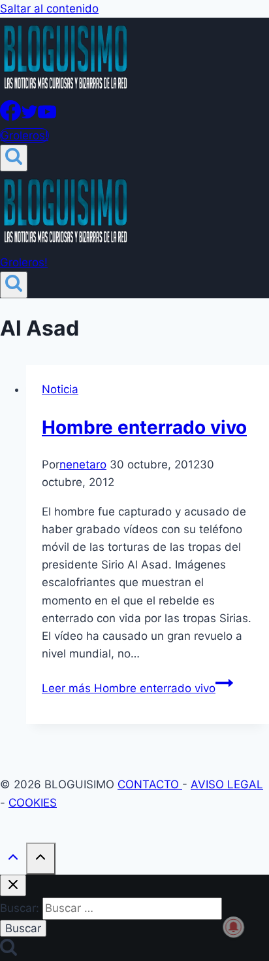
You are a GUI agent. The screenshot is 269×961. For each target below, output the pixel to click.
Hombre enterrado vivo (144, 427)
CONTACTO (150, 784)
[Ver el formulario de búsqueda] (13, 158)
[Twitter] (29, 117)
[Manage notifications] (233, 927)
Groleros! (24, 135)
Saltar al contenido (49, 8)
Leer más (128, 688)
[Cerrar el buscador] (13, 885)
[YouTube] (47, 117)
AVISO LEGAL (227, 784)
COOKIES (32, 802)
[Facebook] (10, 117)
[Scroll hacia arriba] (13, 860)
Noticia (60, 389)
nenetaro (82, 464)
